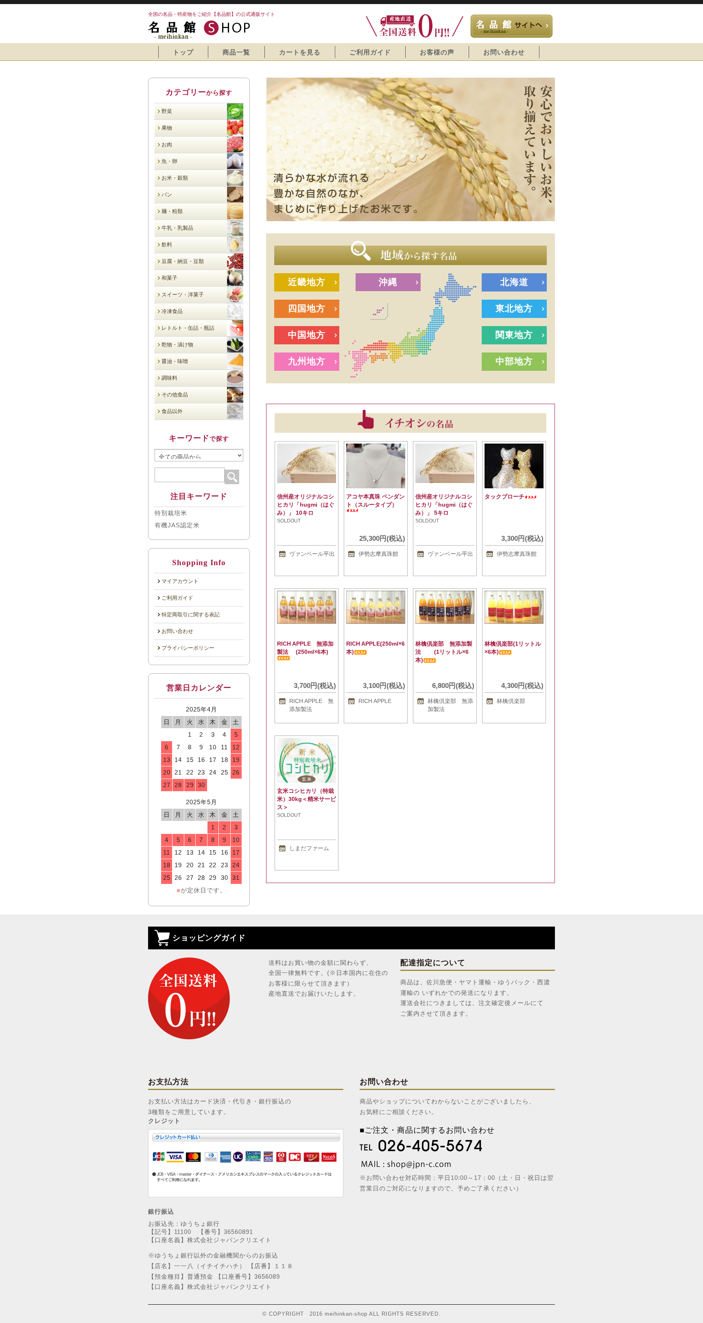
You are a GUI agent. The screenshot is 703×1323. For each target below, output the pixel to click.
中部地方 (514, 361)
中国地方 (306, 335)
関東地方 (514, 335)
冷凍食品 (172, 311)
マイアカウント (180, 581)
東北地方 (514, 308)
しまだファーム (309, 848)
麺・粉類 (172, 211)
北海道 (514, 282)
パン (167, 194)
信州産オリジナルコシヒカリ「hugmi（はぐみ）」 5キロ (444, 504)
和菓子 (169, 278)
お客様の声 (437, 52)
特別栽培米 (171, 512)
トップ (183, 52)
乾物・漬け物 (177, 345)
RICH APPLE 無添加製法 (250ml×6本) (305, 647)
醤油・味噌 (175, 361)
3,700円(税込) (315, 685)
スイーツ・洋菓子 (183, 295)
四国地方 (306, 308)
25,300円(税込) (382, 538)
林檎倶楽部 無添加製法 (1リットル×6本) (443, 651)
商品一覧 (236, 52)
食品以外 (172, 411)
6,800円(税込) (453, 685)
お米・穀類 (175, 178)
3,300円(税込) (522, 538)
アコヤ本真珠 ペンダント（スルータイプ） (375, 500)
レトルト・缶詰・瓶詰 (188, 328)
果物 (167, 128)
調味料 (169, 378)
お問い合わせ (504, 52)
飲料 (167, 245)
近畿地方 (306, 282)
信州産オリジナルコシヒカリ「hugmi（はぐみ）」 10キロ (305, 504)
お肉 (167, 144)
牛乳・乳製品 (177, 228)
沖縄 (388, 282)
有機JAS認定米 (177, 525)
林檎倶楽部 (511, 701)
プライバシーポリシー (188, 648)
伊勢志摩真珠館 (378, 554)
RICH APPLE (374, 701)
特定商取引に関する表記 (191, 614)
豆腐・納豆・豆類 (183, 261)
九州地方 (306, 361)
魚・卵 (169, 161)
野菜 (167, 111)
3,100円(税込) (384, 685)
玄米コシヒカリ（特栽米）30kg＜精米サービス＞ (306, 799)
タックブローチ (504, 496)
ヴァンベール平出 (312, 554)
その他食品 (175, 395)
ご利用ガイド (370, 52)
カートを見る (300, 52)
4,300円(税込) (522, 685)
